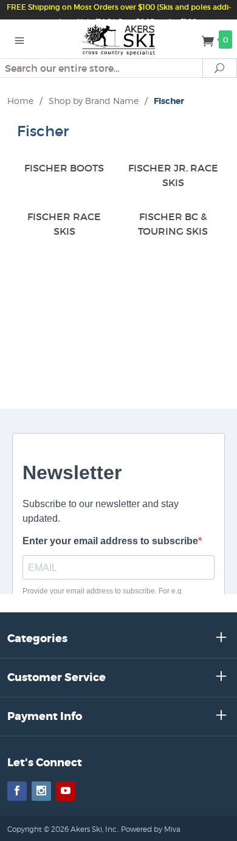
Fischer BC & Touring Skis (173, 223)
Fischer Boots (64, 168)
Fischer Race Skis (64, 223)
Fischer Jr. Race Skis (173, 175)
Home (20, 100)
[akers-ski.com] (119, 39)
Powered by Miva (150, 829)
